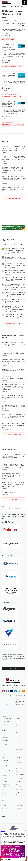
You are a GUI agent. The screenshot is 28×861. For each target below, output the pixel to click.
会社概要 (7, 704)
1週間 (13, 244)
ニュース (4, 803)
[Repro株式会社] (9, 609)
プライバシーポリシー (10, 701)
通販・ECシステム (19, 789)
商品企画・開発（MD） (20, 779)
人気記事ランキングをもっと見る (14, 323)
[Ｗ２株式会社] (9, 632)
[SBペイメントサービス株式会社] (11, 543)
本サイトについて (9, 695)
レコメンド (4, 765)
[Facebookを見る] (7, 691)
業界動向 (4, 792)
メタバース (4, 737)
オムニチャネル (5, 784)
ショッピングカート (19, 786)
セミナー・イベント (19, 803)
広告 (3, 749)
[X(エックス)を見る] (11, 691)
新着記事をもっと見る (14, 198)
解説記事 (4, 819)
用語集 (3, 506)
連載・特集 (4, 6)
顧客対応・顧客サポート (20, 775)
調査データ (4, 808)
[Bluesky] (15, 691)
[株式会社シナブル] (9, 644)
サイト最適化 (5, 760)
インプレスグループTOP (19, 705)
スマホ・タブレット (19, 760)
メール (3, 747)
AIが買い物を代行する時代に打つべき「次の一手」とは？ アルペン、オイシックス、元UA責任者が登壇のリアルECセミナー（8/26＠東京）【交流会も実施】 (13, 836)
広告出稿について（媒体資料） (20, 696)
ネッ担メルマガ (5, 721)
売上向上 (18, 752)
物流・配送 (4, 779)
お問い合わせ (8, 699)
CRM (17, 754)
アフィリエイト (5, 744)
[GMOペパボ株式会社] (11, 590)
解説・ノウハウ (19, 805)
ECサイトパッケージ (6, 786)
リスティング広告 (19, 741)
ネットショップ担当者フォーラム (6, 2)
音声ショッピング (19, 749)
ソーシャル (18, 747)
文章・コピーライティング (7, 771)
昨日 (5, 244)
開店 (17, 784)
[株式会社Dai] (11, 577)
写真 (17, 765)
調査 (3, 794)
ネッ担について (5, 724)
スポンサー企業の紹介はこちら (13, 668)
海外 (12, 6)
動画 (3, 768)
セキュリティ (18, 781)
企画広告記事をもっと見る (14, 434)
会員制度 (4, 754)
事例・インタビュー (19, 808)
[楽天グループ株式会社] (11, 530)
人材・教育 (4, 781)
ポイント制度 (18, 762)
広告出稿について (19, 724)
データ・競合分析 (6, 762)
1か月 (21, 244)
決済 (3, 789)
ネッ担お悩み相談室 (6, 718)
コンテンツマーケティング (6, 741)
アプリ (3, 752)
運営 (17, 771)
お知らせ (4, 805)
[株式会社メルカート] (9, 621)
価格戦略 (4, 775)
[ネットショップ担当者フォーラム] (13, 682)
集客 (17, 737)
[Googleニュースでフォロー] (19, 691)
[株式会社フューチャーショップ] (11, 563)
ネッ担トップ (4, 505)
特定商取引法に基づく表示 (20, 701)
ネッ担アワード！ (19, 718)
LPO (3, 757)
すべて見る (14, 499)
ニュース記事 (18, 819)
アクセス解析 (18, 757)
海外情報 (17, 6)
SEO (17, 744)
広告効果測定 (18, 768)
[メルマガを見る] (3, 691)
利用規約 (18, 699)
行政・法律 (18, 792)
